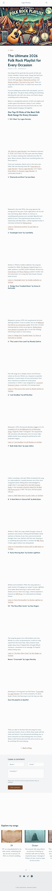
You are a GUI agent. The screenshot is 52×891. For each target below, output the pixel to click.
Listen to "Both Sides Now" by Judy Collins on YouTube (25, 495)
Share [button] (11, 50)
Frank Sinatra (12, 272)
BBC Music (40, 540)
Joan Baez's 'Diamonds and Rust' (26, 80)
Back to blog (27, 748)
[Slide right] (29, 870)
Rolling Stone (27, 223)
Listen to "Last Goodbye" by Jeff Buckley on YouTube (25, 442)
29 (11, 845)
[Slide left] (22, 870)
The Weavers (25, 267)
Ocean (35, 845)
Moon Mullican (24, 272)
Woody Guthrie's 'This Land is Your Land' (21, 82)
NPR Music (19, 594)
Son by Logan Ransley (26, 169)
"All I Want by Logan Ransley (17, 151)
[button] (4, 3)
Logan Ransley (23, 887)
